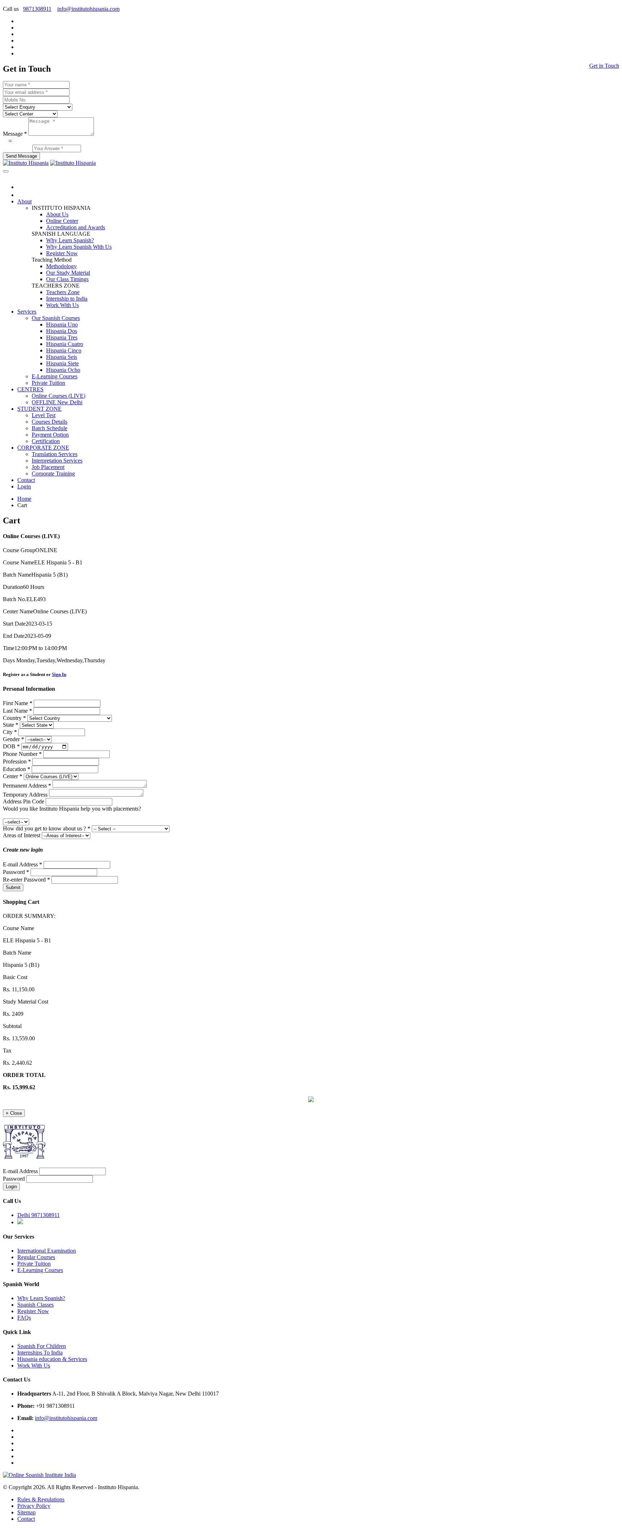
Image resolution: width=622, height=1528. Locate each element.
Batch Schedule (49, 428)
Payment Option (50, 435)
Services (26, 311)
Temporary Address (25, 795)
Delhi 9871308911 (38, 1215)
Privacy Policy (33, 1506)
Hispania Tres (61, 337)
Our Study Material (68, 273)
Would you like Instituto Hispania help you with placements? (72, 809)
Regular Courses (36, 1257)
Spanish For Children (41, 1346)
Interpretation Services (57, 461)
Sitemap (26, 1512)
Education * (16, 769)
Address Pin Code (23, 801)
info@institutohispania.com (88, 9)
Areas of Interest (21, 835)
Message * (15, 134)
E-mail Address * (22, 864)
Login (24, 486)
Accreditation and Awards (75, 227)
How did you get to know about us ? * (46, 828)
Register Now (62, 253)
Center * (12, 776)
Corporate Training (53, 473)
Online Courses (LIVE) (58, 396)
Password (14, 1179)
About (24, 201)
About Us (57, 214)
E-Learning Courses (54, 376)
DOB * (11, 746)
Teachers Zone (63, 292)
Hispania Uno (62, 324)
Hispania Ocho (63, 370)
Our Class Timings (67, 279)
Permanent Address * (27, 786)
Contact (26, 480)
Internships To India (40, 1352)
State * (10, 725)
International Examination (46, 1251)
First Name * (17, 703)
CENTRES (30, 389)
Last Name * (17, 711)
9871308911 (37, 9)
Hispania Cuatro (64, 344)
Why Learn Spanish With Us (79, 247)
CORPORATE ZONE (43, 448)
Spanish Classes (35, 1305)
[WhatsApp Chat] (311, 1100)
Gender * (13, 739)
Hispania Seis (61, 357)
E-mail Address (20, 1171)
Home (24, 499)
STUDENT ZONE (39, 409)
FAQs (24, 1318)
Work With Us (62, 305)
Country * (14, 718)
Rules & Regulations (40, 1499)
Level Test (43, 415)
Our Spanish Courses (56, 318)
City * (10, 732)
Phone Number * (22, 754)
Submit (13, 887)
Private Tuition (48, 383)
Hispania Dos (61, 331)
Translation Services (54, 454)
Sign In (59, 674)
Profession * (17, 761)
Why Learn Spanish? (70, 240)
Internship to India (66, 299)
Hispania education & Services (52, 1359)
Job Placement (48, 467)
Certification (46, 441)
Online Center (62, 221)
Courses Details (49, 422)
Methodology (61, 266)
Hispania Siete (62, 363)
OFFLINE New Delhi (57, 402)
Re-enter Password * (26, 879)
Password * (16, 872)
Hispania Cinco (63, 350)
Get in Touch (604, 66)
